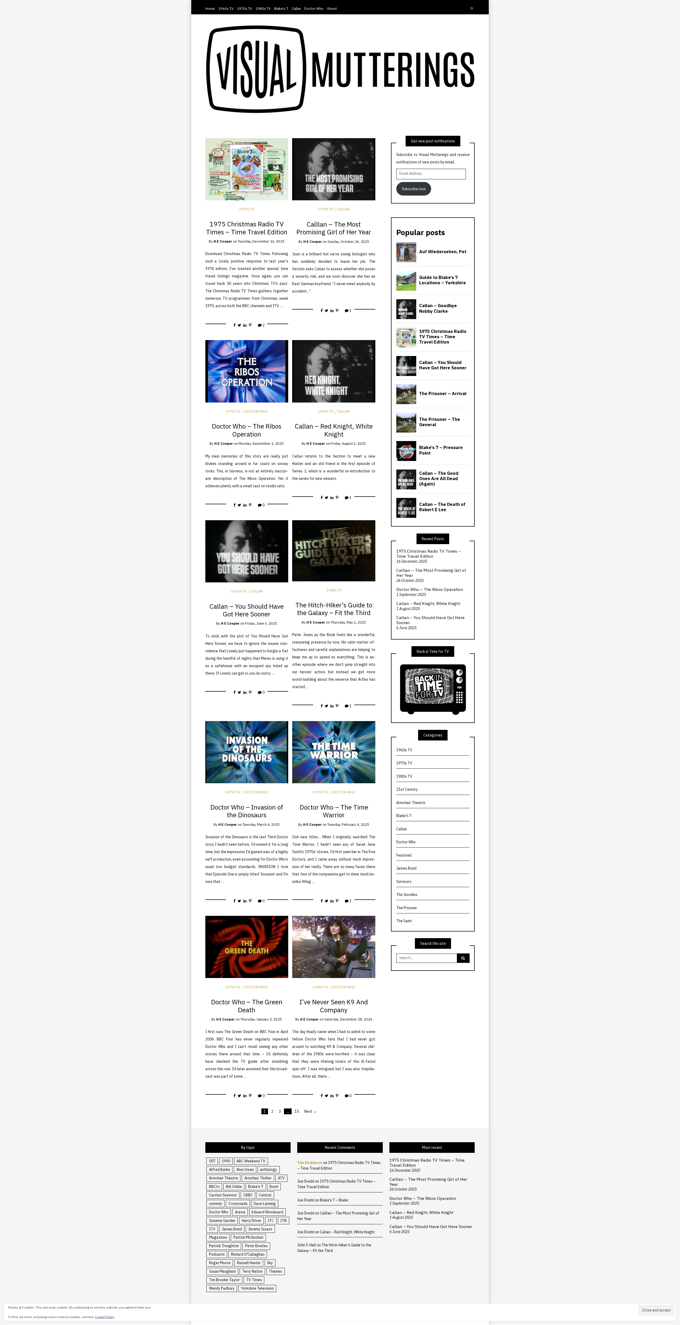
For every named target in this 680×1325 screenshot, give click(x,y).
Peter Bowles (256, 1245)
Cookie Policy (104, 1317)
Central (265, 1195)
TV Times (254, 1279)
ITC (270, 1220)
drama (240, 1212)
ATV (281, 1178)
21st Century (407, 789)
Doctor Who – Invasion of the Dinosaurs (246, 811)
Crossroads (238, 1203)
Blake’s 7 (281, 8)
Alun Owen (245, 1169)
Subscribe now (414, 189)
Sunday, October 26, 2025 (348, 241)
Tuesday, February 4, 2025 (348, 824)
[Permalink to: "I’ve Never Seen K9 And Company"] (333, 946)
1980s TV (263, 8)
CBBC (248, 1195)
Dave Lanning (265, 1203)
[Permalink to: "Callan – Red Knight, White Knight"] (333, 371)
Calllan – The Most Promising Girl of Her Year (333, 228)
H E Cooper (223, 241)
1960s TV (225, 8)
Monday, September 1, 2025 (261, 443)
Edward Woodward (267, 1212)
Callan (296, 8)
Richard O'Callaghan (248, 1254)
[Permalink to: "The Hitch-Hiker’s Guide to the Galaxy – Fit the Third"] (333, 550)
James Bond (406, 868)
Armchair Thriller (258, 1178)
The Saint (404, 920)
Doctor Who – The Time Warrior (334, 811)
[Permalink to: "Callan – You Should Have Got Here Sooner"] (246, 550)
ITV (212, 1229)
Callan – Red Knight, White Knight (334, 430)
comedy (215, 1203)
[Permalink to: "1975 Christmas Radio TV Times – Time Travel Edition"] (246, 169)
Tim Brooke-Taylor (224, 1279)
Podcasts (217, 1254)
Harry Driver (251, 1220)
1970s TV (244, 8)
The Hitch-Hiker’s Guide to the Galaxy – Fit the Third (333, 609)
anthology (268, 1169)
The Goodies (406, 894)
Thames (275, 1271)
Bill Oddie (234, 1186)
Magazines (218, 1237)
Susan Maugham (222, 1271)
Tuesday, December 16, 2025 (261, 241)
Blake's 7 (403, 815)
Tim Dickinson (309, 1162)
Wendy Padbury (222, 1288)
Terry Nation (252, 1271)
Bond (274, 1186)
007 (212, 1161)
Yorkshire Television (257, 1288)
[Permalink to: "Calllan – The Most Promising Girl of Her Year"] (333, 169)
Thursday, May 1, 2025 (348, 622)
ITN (283, 1220)
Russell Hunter (249, 1262)
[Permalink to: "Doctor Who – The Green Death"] (246, 946)
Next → (310, 1111)
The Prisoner (406, 907)
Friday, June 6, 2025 (261, 623)
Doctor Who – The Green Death (246, 1006)
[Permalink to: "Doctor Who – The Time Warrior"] (333, 752)
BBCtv (214, 1186)
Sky (270, 1262)
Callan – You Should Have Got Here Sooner (247, 610)
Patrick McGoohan (248, 1237)
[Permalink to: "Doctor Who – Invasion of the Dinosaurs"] (246, 752)
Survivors (403, 881)
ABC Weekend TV (250, 1161)
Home (210, 8)
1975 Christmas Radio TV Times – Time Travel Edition (246, 228)
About (332, 8)
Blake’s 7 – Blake (334, 1200)
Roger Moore (220, 1262)
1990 (226, 1161)
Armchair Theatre (410, 802)
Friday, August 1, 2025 (348, 443)
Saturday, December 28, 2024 (348, 1019)
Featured (403, 855)
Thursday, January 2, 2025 (261, 1019)
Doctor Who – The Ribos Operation (246, 430)
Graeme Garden (222, 1220)
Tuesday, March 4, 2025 (261, 824)
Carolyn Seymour (223, 1195)
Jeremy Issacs (260, 1229)
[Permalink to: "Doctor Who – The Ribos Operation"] (246, 371)
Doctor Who (314, 8)
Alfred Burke (219, 1169)
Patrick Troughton (224, 1245)
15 (297, 1111)
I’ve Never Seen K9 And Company (334, 1006)
